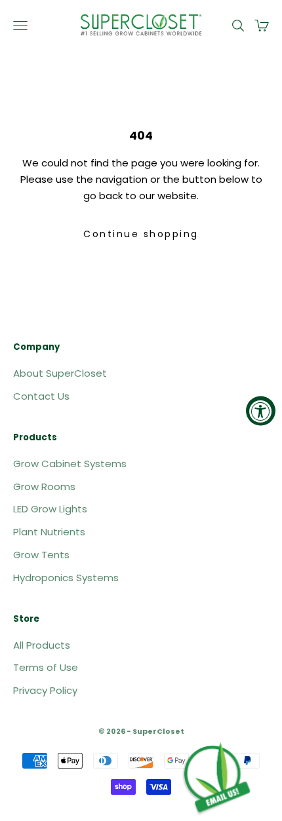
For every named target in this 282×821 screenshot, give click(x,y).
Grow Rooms (44, 486)
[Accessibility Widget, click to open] (260, 410)
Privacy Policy (45, 690)
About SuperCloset (60, 373)
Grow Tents (41, 555)
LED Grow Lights (50, 509)
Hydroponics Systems (66, 577)
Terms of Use (45, 667)
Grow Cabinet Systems (70, 463)
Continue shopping (141, 233)
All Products (41, 645)
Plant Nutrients (49, 532)
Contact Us (41, 396)
